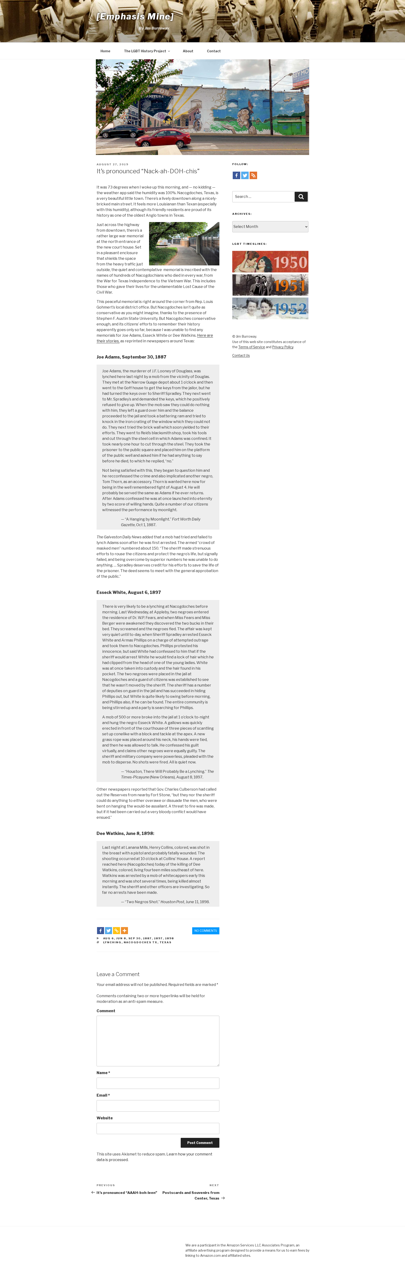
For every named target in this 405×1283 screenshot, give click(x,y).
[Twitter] (108, 930)
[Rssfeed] (253, 175)
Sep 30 (134, 938)
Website (105, 1118)
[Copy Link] (116, 930)
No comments (206, 930)
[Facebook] (100, 930)
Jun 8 (121, 938)
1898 (169, 938)
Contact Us (241, 355)
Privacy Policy (282, 347)
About (188, 51)
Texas (166, 942)
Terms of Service (251, 347)
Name (103, 1073)
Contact (214, 51)
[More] (124, 930)
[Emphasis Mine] (135, 16)
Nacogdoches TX (141, 942)
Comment (106, 1011)
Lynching (112, 942)
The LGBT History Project (145, 51)
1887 (147, 938)
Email (103, 1095)
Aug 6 (108, 938)
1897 (158, 938)
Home (105, 51)
